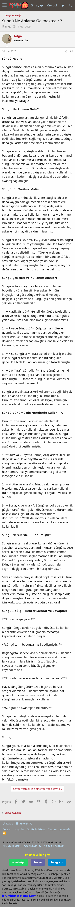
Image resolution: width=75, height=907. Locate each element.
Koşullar (19, 829)
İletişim (7, 829)
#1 (71, 51)
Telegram (57, 862)
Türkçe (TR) (25, 823)
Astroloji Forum (12, 845)
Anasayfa (64, 829)
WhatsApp (18, 862)
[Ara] (70, 5)
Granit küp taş (32, 845)
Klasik (9, 823)
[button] (4, 5)
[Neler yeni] (63, 5)
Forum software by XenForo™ (32, 842)
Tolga (8, 26)
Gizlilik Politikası (36, 829)
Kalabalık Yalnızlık (54, 845)
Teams (38, 862)
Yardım (52, 829)
